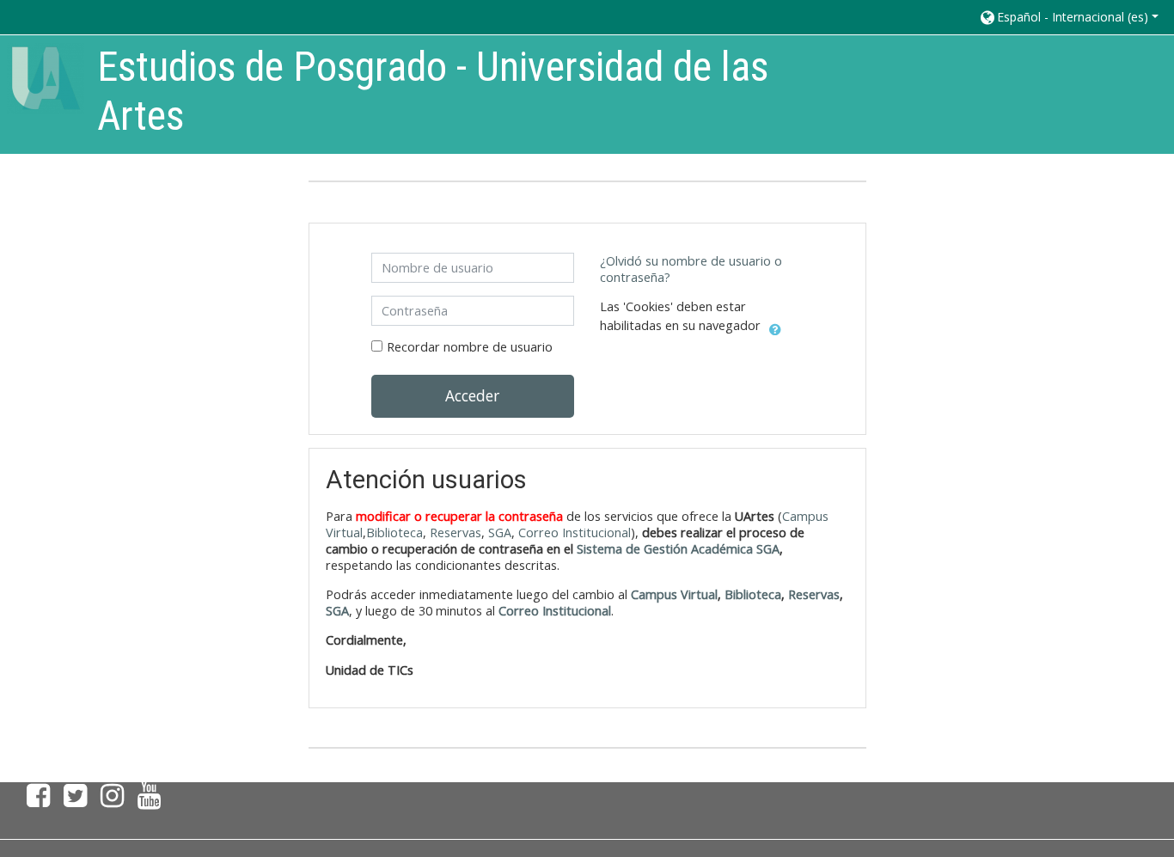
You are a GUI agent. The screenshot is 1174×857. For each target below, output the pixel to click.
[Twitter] (75, 800)
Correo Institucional (574, 532)
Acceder (472, 395)
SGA (499, 532)
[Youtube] (152, 800)
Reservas (455, 532)
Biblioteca (394, 532)
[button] (1068, 16)
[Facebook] (35, 800)
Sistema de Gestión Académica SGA (678, 549)
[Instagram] (112, 800)
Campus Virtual (674, 594)
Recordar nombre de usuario (470, 347)
